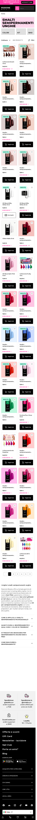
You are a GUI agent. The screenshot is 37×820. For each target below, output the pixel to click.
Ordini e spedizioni (10, 776)
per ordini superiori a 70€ (9, 705)
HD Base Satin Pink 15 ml (8, 274)
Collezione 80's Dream (25, 554)
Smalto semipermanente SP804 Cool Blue (8, 345)
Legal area (6, 796)
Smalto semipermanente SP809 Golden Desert (25, 62)
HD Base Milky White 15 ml (7, 204)
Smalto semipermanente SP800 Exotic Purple (8, 486)
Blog (4, 753)
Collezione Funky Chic (25, 274)
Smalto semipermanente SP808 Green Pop (8, 416)
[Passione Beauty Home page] (5, 8)
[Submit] (17, 8)
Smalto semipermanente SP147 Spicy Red (25, 239)
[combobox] (24, 8)
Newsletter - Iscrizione (14, 740)
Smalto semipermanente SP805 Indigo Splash (25, 345)
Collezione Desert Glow (8, 62)
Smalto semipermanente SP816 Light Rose (25, 168)
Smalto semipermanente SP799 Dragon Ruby (26, 486)
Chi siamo (6, 782)
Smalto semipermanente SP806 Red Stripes (8, 380)
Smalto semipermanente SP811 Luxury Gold (8, 98)
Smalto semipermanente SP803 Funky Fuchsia (25, 310)
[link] (5, 574)
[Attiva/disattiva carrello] (25, 817)
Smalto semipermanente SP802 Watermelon (8, 310)
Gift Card (7, 736)
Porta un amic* (10, 749)
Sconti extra (7, 720)
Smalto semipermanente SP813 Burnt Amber (8, 133)
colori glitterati (27, 597)
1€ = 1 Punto (26, 723)
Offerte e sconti (10, 732)
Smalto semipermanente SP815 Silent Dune (8, 168)
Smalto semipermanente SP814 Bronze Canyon (25, 133)
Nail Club (7, 745)
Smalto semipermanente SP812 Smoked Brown (25, 98)
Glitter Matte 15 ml (8, 238)
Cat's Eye (6, 599)
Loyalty (27, 721)
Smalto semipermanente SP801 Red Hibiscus (26, 451)
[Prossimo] (30, 574)
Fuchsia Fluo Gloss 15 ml (26, 416)
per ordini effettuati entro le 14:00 (26, 705)
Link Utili (6, 789)
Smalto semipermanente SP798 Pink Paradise (8, 522)
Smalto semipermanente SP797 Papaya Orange (25, 522)
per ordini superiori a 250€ (9, 722)
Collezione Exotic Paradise (8, 451)
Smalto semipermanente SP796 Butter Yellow (9, 554)
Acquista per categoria (12, 769)
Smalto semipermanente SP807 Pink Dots (25, 380)
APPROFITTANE (27, 2)
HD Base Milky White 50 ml (24, 204)
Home (3, 13)
